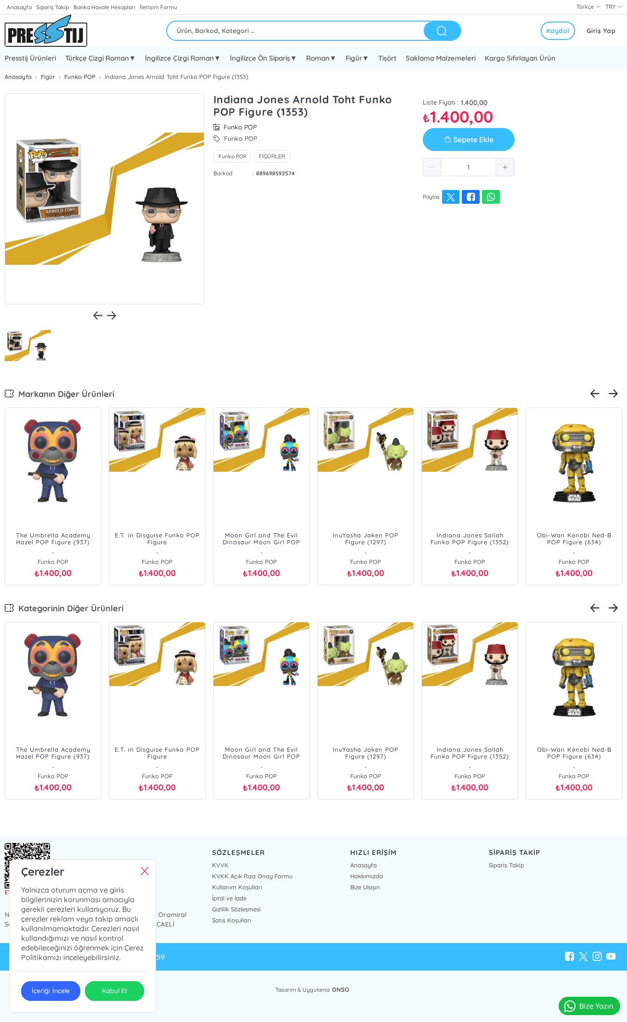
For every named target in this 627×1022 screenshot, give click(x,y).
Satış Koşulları (231, 920)
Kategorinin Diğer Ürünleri (68, 608)
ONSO (340, 989)
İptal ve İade (229, 898)
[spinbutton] (469, 167)
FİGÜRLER (272, 156)
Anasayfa (19, 7)
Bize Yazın (596, 1006)
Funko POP (232, 156)
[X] (583, 957)
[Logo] (46, 31)
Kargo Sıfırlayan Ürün (520, 58)
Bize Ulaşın (365, 887)
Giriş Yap (601, 31)
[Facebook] (570, 957)
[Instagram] (597, 957)
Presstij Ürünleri (30, 58)
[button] (432, 167)
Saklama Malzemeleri (441, 58)
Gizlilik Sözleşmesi (236, 909)
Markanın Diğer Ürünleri (64, 394)
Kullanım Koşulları (237, 887)
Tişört (387, 58)
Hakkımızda (366, 876)
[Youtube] (611, 957)
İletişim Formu (158, 7)
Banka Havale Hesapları (104, 7)
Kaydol (558, 31)
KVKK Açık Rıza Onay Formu (252, 876)
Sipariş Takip (52, 7)
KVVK (220, 865)
